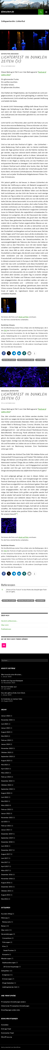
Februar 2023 (6, 777)
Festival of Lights (9, 360)
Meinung (4, 918)
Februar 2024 (6, 740)
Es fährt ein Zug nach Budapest (12, 681)
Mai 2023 (4, 765)
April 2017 (5, 866)
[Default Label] (4, 645)
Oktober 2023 (6, 752)
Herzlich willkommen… (9, 621)
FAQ (5, 330)
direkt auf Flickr (24, 317)
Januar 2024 (5, 744)
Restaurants (6, 922)
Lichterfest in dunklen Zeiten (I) (24, 397)
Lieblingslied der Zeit (9, 987)
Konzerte (5, 954)
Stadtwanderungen (9, 963)
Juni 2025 (4, 724)
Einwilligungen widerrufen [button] (10, 1010)
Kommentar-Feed (7, 1033)
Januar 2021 (5, 830)
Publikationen (6, 629)
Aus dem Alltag (6, 914)
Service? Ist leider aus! (9, 687)
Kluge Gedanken (8, 983)
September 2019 (7, 838)
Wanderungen (6, 958)
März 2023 (5, 773)
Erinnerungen (7, 979)
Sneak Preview (8, 950)
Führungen (6, 942)
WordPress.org (6, 1037)
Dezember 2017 (6, 850)
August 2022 (5, 793)
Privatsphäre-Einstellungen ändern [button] (13, 1002)
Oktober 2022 (6, 785)
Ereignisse (15, 54)
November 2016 (7, 879)
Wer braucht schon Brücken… (11, 674)
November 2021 (7, 817)
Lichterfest (40, 360)
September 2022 (7, 789)
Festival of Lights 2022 (25, 360)
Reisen (3, 926)
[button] (4, 353)
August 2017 (5, 854)
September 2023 (7, 756)
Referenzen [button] (8, 584)
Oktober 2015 (6, 891)
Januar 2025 (5, 728)
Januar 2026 (5, 716)
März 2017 (5, 870)
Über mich (5, 625)
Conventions (6, 938)
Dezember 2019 (6, 834)
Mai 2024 (4, 736)
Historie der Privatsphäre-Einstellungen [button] (15, 1006)
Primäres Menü (46, 12)
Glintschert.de (7, 12)
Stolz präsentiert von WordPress (10, 1047)
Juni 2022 (4, 797)
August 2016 (5, 883)
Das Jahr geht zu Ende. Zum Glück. (13, 693)
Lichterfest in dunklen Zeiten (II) (24, 60)
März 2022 (5, 805)
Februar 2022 (6, 809)
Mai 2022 (4, 801)
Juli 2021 (4, 822)
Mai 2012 (4, 899)
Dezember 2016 (6, 874)
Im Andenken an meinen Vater (11, 699)
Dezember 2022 (6, 781)
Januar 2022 (5, 813)
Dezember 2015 (6, 887)
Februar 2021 (6, 826)
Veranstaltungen (7, 934)
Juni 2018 (4, 846)
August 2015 (5, 895)
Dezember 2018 (6, 842)
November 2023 (7, 748)
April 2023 (5, 769)
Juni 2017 (4, 858)
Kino (4, 946)
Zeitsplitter (5, 54)
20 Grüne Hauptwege (10, 967)
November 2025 (7, 720)
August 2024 (5, 732)
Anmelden (4, 1025)
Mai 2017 (4, 862)
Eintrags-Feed (6, 1029)
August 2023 (5, 760)
